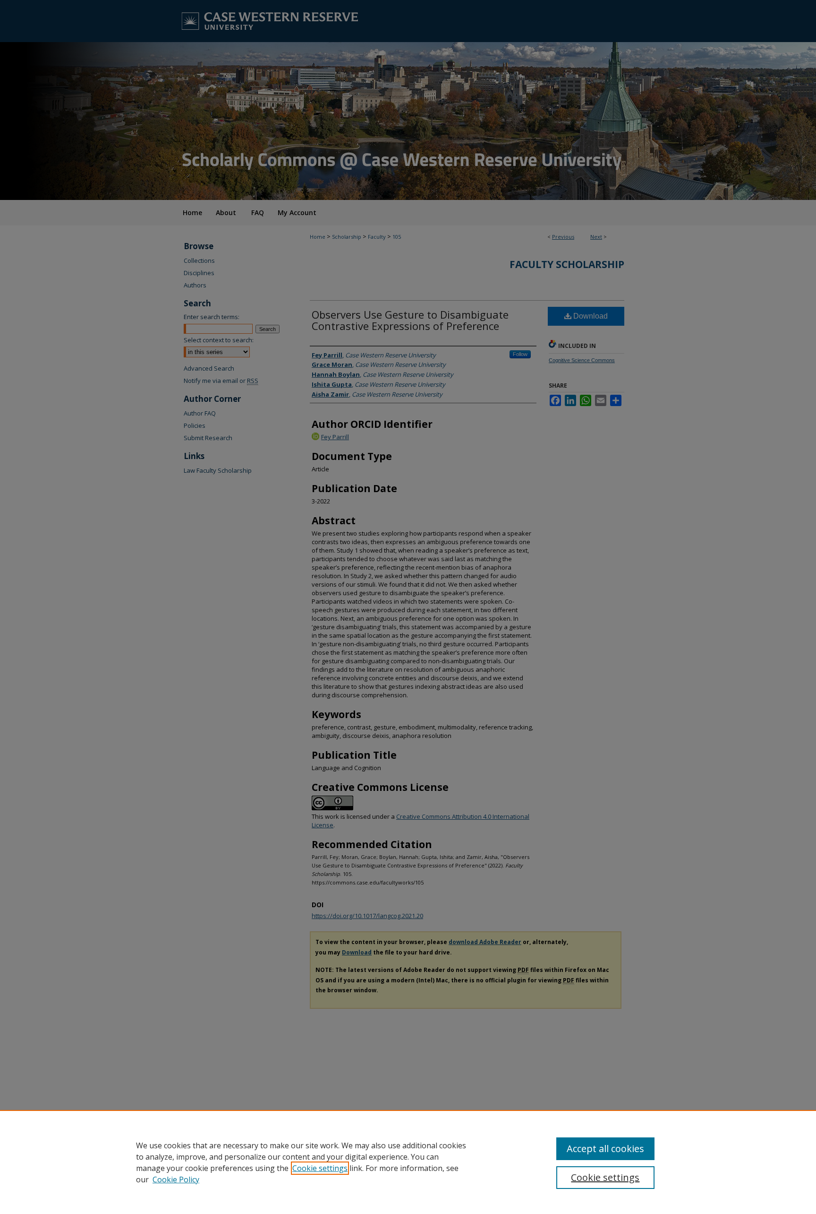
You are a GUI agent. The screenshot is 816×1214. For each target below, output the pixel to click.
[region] (408, 1162)
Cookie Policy (176, 1179)
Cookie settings (320, 1168)
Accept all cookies (605, 1148)
